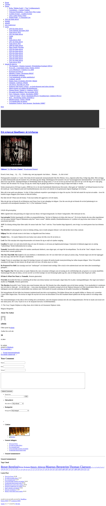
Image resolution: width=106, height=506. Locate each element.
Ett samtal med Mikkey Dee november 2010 (23, 92)
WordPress (23, 499)
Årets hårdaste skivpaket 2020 (19, 30)
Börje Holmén (24, 467)
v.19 (21, 469)
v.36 (41, 469)
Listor (7, 27)
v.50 (81, 469)
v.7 (103, 467)
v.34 (36, 469)
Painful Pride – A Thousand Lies (19, 17)
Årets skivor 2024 (15, 62)
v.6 (102, 467)
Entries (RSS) (4, 501)
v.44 (62, 469)
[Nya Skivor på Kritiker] (12, 437)
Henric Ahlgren (37, 467)
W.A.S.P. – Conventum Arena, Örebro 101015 (24, 68)
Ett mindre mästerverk (8, 354)
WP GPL (17, 504)
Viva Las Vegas (13, 443)
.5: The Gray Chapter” (15, 169)
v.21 (26, 469)
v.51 (84, 469)
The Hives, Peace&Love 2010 (19, 84)
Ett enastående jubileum (17, 75)
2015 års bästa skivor (16, 55)
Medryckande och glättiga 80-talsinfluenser (23, 88)
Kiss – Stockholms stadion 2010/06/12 (21, 98)
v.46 (69, 469)
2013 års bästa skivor (16, 34)
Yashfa (3, 504)
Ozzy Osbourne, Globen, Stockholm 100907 (23, 94)
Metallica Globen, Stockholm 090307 (21, 73)
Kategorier (8, 410)
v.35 (38, 469)
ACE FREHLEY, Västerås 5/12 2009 (21, 70)
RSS (2, 107)
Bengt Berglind (10, 466)
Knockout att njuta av (16, 71)
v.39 (48, 469)
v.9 (4, 469)
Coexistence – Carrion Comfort (19, 10)
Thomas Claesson (80, 466)
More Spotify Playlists (16, 47)
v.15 (19, 469)
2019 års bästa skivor (16, 29)
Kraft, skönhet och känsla (12, 488)
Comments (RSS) (15, 501)
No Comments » (6, 349)
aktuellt (7, 23)
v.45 (66, 469)
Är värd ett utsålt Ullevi (15, 445)
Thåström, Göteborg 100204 (18, 83)
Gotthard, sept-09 (14, 79)
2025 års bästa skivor (12, 19)
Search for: (8, 394)
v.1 (92, 467)
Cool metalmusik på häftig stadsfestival (22, 77)
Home (7, 2)
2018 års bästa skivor (16, 58)
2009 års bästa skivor (16, 45)
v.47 (72, 469)
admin (12, 327)
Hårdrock (10, 347)
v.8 (2, 469)
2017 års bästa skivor (16, 57)
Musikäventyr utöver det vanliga (14, 484)
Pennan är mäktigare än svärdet (13, 486)
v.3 (95, 467)
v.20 (24, 469)
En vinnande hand (14, 447)
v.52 (88, 469)
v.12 (11, 469)
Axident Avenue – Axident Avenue (20, 14)
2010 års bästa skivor (16, 49)
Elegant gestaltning (10, 489)
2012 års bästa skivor (16, 60)
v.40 (50, 469)
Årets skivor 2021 (15, 43)
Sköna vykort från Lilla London (14, 491)
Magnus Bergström (57, 466)
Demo (7, 6)
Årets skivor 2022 (15, 32)
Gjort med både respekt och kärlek (18, 448)
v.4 (98, 467)
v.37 (43, 469)
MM (10, 38)
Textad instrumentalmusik (11, 352)
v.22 (29, 469)
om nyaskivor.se (10, 25)
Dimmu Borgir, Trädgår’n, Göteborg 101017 (23, 90)
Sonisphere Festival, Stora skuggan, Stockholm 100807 (27, 103)
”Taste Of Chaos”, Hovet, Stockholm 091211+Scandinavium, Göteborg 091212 (35, 96)
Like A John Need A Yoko (17, 15)
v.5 (100, 467)
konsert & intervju (11, 64)
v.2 (94, 467)
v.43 (59, 469)
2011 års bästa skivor (16, 42)
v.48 (75, 469)
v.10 (6, 469)
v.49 (78, 469)
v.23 (31, 469)
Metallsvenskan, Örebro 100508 (19, 99)
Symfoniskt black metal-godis (17, 450)
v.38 (46, 469)
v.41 (53, 469)
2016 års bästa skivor (16, 51)
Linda (11, 36)
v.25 (33, 469)
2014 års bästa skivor (16, 53)
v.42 (56, 469)
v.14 (16, 469)
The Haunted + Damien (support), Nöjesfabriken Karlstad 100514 (30, 66)
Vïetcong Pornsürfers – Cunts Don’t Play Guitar (25, 12)
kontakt (7, 21)
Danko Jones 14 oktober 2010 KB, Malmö (23, 81)
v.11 (9, 469)
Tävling (7, 4)
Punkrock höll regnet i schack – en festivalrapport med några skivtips (31, 86)
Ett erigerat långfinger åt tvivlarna (19, 132)
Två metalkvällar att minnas (18, 101)
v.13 (14, 469)
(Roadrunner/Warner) (31, 169)
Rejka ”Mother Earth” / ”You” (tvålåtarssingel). (24, 8)
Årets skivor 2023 (15, 40)
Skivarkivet (8, 403)
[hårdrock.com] (19, 435)
